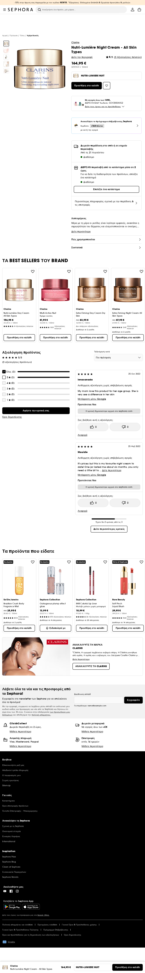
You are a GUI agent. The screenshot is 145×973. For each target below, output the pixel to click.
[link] (36, 410)
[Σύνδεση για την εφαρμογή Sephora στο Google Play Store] (12, 907)
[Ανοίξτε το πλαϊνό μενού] (4, 9)
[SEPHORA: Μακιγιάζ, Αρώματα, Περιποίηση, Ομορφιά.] (20, 9)
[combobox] (118, 357)
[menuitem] (132, 9)
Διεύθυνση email (82, 694)
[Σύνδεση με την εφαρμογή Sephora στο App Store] (31, 907)
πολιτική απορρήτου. (41, 715)
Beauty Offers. (43, 915)
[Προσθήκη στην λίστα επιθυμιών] (32, 271)
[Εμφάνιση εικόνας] (6, 43)
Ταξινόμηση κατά (102, 351)
